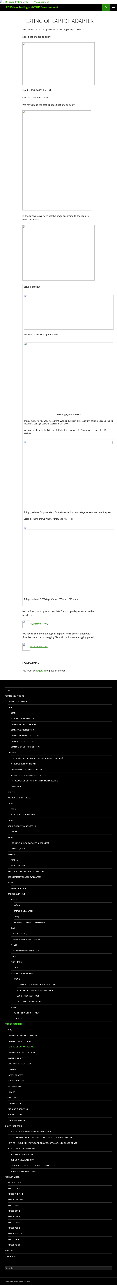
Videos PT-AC (14, 1205)
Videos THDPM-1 (15, 1194)
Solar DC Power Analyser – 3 (22, 826)
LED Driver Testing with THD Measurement (31, 7)
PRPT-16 (11, 854)
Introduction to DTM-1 (22, 719)
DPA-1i (10, 803)
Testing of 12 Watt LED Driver (22, 1035)
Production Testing (18, 1109)
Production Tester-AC (19, 798)
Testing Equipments (14, 696)
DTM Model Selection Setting (25, 735)
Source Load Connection (23, 1171)
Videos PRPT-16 (15, 1234)
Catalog (18, 1018)
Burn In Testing (15, 1115)
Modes (14, 832)
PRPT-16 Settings (19, 866)
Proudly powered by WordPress (17, 1281)
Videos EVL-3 (14, 1222)
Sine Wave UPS (14, 1086)
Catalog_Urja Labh (23, 911)
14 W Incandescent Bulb (20, 1064)
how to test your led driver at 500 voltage (29, 1132)
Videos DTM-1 (14, 1188)
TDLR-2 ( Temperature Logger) (25, 939)
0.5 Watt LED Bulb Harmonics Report (29, 775)
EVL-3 (13, 928)
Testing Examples (13, 1024)
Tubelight (13, 1069)
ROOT (13, 1007)
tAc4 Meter (16, 962)
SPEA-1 (17, 979)
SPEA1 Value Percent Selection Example (36, 990)
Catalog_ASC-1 (18, 849)
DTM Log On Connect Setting (25, 747)
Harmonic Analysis (17, 1120)
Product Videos (13, 1177)
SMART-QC (15, 917)
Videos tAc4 (13, 1239)
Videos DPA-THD (15, 1200)
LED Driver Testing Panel (29, 1001)
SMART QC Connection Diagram (29, 922)
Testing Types (11, 1098)
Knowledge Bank (13, 1126)
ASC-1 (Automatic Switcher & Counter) (30, 843)
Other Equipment (16, 894)
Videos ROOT (14, 1245)
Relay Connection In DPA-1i (24, 815)
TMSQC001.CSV (39, 624)
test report (17, 786)
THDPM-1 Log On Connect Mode (26, 769)
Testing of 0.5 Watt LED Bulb (21, 1052)
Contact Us (10, 1256)
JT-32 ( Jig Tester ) (19, 934)
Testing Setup (14, 1103)
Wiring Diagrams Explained (21, 1149)
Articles (9, 1251)
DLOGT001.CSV (39, 646)
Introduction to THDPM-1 (23, 764)
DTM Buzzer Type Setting (23, 741)
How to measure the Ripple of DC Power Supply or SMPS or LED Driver (42, 1143)
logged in (41, 670)
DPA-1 (10, 820)
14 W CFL (12, 1092)
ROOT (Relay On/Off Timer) (26, 1013)
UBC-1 (13, 956)
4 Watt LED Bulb (15, 1058)
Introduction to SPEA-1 (22, 973)
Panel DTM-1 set (18, 888)
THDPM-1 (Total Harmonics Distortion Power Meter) (37, 758)
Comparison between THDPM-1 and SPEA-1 (37, 985)
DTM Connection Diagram (23, 724)
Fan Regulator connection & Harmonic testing (34, 781)
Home (7, 690)
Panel (10, 883)
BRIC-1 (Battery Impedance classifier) (26, 871)
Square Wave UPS (16, 1081)
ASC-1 (10, 837)
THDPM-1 (12, 752)
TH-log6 (15, 945)
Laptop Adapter (15, 1075)
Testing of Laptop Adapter (21, 1047)
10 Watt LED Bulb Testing (20, 1041)
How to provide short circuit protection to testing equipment (40, 1137)
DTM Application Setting (23, 730)
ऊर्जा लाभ (14, 900)
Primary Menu (113, 7)
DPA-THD (11, 792)
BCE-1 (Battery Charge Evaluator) (24, 877)
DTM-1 (10, 707)
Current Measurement (22, 1160)
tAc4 (16, 968)
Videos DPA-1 (14, 1211)
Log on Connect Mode (28, 996)
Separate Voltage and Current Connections (33, 1166)
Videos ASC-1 (14, 1228)
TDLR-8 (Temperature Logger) (25, 951)
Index (10, 1030)
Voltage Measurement (22, 1154)
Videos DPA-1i (14, 1217)
